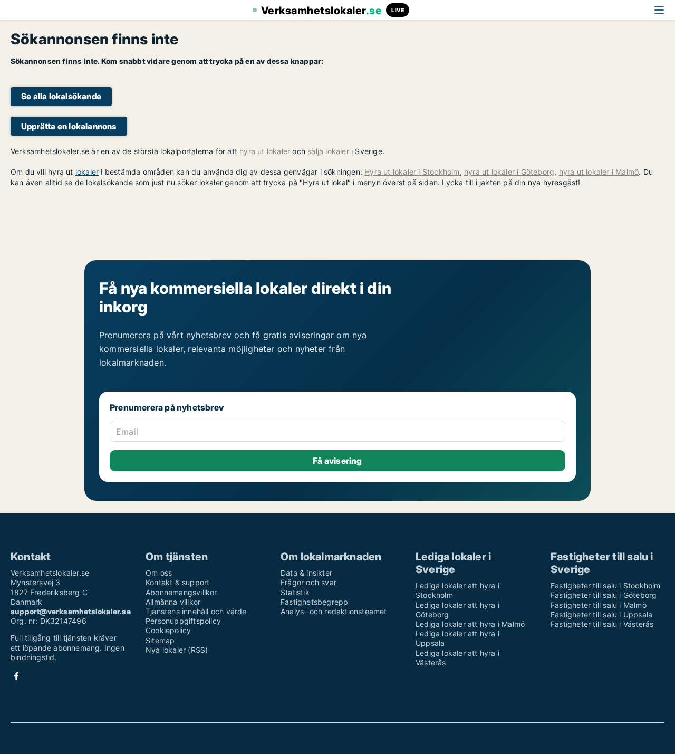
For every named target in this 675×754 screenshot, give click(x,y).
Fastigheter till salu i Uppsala (601, 614)
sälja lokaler (328, 151)
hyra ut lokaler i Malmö (599, 171)
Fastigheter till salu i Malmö (599, 604)
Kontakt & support (177, 582)
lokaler (87, 171)
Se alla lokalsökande (61, 96)
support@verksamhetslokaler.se (71, 611)
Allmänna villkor (173, 601)
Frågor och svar (308, 582)
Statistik (295, 592)
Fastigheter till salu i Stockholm (606, 585)
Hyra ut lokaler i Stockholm (411, 171)
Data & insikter (306, 572)
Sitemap (160, 640)
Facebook (16, 676)
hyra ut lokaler (264, 151)
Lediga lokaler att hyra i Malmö (470, 623)
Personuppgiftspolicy (183, 620)
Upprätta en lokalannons (69, 126)
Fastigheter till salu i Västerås (602, 623)
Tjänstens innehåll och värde (196, 611)
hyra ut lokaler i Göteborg (509, 171)
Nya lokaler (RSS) (177, 649)
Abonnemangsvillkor (181, 592)
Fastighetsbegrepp (314, 601)
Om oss (159, 572)
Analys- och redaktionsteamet (334, 611)
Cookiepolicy (168, 630)
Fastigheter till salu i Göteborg (604, 594)
